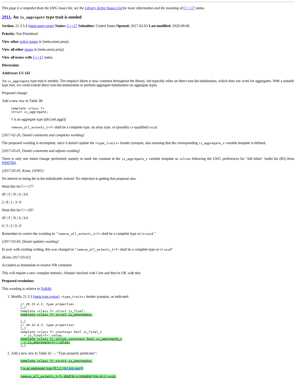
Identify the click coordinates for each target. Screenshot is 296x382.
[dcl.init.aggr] (72, 368)
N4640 (46, 289)
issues (29, 49)
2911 (6, 17)
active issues (29, 41)
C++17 (189, 8)
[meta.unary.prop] (41, 26)
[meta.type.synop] (46, 296)
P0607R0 (9, 163)
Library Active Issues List (103, 8)
